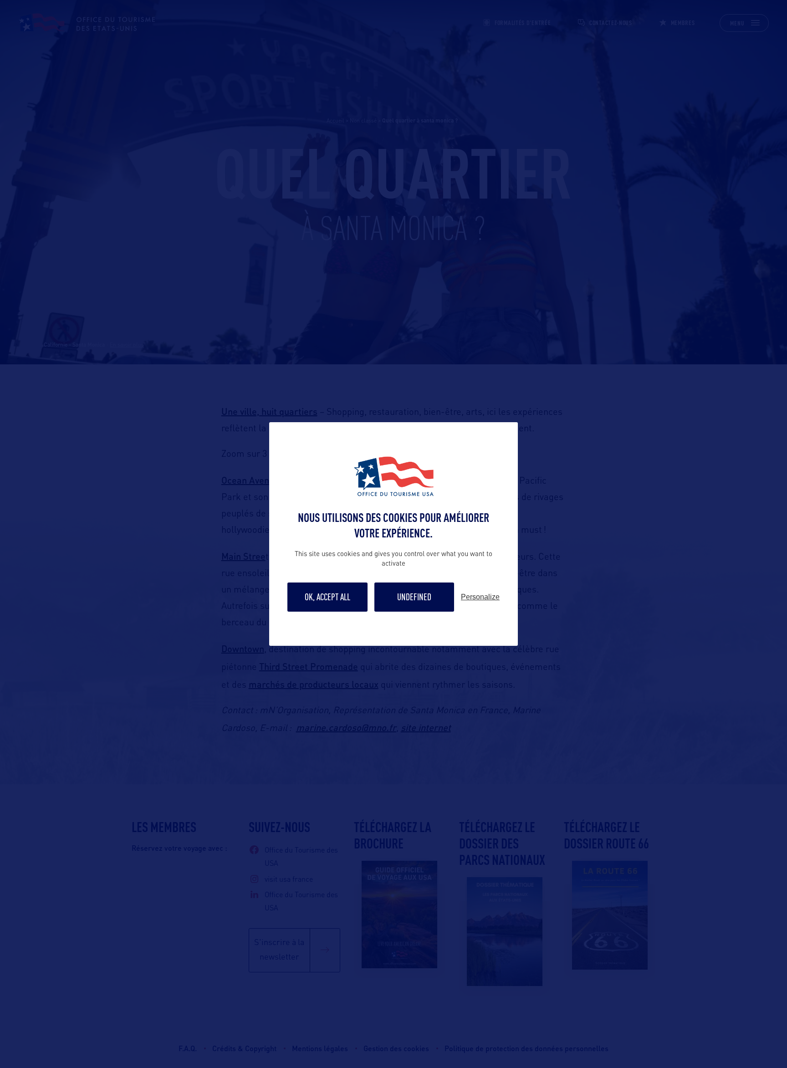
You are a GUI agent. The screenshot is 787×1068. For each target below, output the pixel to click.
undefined (414, 597)
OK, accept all (327, 597)
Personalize (480, 597)
